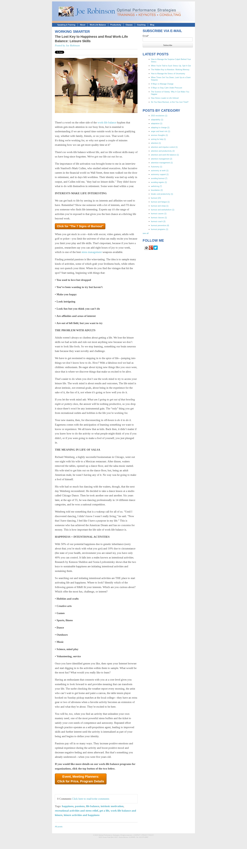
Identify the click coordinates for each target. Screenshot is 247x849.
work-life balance (106, 122)
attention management (161, 159)
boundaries (157, 190)
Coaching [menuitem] (141, 25)
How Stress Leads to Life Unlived (165, 98)
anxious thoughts (159, 135)
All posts (58, 827)
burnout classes (159, 218)
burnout (156, 198)
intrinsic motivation (112, 806)
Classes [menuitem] (129, 25)
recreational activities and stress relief (76, 810)
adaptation (156, 123)
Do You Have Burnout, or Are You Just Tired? (169, 102)
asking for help (158, 139)
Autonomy (156, 167)
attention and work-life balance (165, 155)
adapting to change (160, 127)
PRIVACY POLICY (148, 835)
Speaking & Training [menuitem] (66, 25)
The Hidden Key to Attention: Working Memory (170, 69)
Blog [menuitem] (152, 25)
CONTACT (137, 835)
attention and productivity (163, 151)
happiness (67, 806)
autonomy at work (159, 170)
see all (146, 233)
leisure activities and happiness (81, 815)
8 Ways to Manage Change (162, 84)
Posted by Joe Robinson (67, 45)
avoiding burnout (159, 178)
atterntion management (162, 163)
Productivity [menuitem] (115, 25)
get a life (104, 810)
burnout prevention (160, 225)
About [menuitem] (82, 25)
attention (156, 143)
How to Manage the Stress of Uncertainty (168, 74)
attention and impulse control (164, 147)
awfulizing (156, 186)
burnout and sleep (159, 206)
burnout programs (159, 229)
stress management (91, 252)
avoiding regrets (159, 182)
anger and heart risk (160, 131)
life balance (92, 806)
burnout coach (158, 221)
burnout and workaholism (162, 210)
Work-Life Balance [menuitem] (98, 25)
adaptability (157, 120)
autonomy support (160, 174)
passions (80, 806)
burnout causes (158, 214)
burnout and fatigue (160, 202)
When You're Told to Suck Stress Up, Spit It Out (171, 66)
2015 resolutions (159, 116)
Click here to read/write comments (90, 798)
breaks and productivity (162, 194)
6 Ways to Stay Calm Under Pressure (166, 88)
